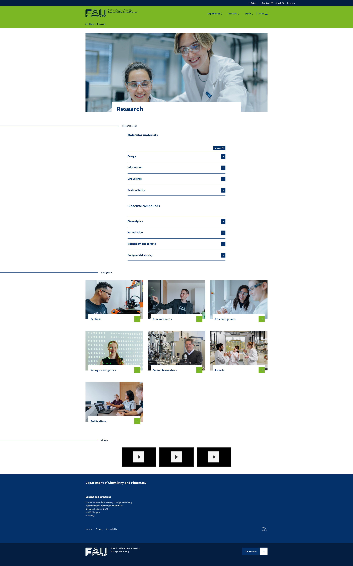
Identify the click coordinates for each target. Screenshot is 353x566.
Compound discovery (140, 255)
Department (214, 13)
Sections (96, 319)
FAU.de (253, 3)
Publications (98, 421)
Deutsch (291, 3)
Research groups (225, 319)
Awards (219, 370)
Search (278, 3)
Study (248, 13)
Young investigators (103, 370)
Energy (132, 156)
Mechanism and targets (142, 244)
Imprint (88, 529)
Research (232, 13)
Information (135, 167)
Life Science (135, 179)
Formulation (135, 232)
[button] (138, 456)
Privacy (99, 529)
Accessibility (111, 529)
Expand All (219, 148)
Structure (266, 3)
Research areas (162, 319)
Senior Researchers (165, 370)
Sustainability (136, 190)
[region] (139, 457)
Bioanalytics (135, 221)
